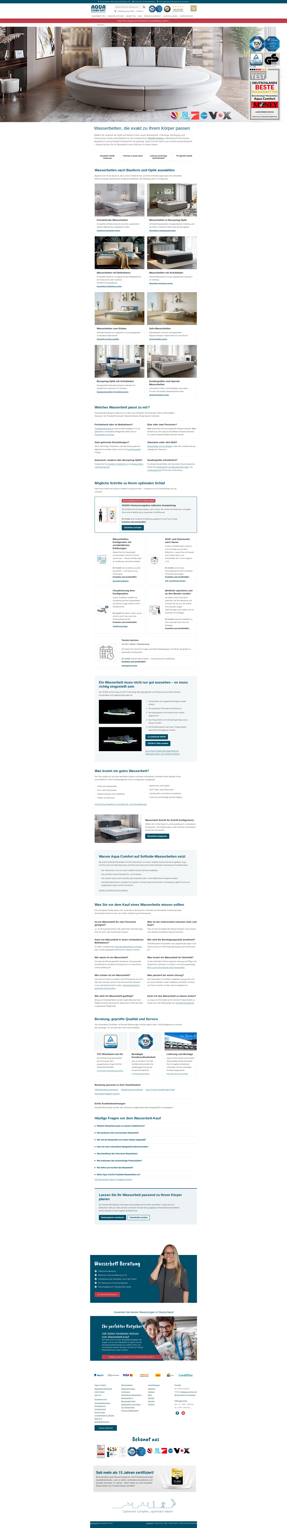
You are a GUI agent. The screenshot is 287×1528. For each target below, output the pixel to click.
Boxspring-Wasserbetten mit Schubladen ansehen (112, 392)
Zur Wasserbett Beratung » (107, 1295)
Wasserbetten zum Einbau (130, 1404)
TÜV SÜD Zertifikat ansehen (140, 1074)
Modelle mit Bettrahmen (118, 464)
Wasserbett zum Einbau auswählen (108, 339)
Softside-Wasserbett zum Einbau (128, 947)
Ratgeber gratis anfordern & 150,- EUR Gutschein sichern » (132, 1357)
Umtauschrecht (100, 1409)
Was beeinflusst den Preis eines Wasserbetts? (117, 1153)
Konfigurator (186, 16)
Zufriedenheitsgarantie (184, 1003)
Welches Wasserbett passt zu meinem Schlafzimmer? (121, 1126)
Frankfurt (151, 1404)
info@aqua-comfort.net (188, 1392)
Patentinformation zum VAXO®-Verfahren (162, 754)
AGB (165, 1523)
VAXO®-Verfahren (156, 138)
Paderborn (151, 1389)
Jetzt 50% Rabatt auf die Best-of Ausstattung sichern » (143, 20)
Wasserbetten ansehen (139, 1217)
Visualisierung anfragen (120, 626)
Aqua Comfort (94, 1523)
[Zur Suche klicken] (144, 7)
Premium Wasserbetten (130, 1411)
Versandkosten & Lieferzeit (104, 1416)
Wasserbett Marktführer (103, 1389)
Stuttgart (151, 1398)
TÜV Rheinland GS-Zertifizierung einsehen (110, 1071)
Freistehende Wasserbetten (131, 1395)
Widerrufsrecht (173, 1523)
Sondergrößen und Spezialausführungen (172, 467)
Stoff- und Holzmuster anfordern (175, 581)
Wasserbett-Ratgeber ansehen (107, 1094)
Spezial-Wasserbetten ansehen (159, 395)
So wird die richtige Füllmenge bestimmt (162, 751)
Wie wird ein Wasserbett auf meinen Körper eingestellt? (121, 1140)
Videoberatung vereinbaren (132, 1089)
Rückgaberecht (100, 1406)
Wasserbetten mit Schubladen (159, 446)
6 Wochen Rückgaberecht (145, 1)
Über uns (98, 1395)
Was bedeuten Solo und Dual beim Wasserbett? (118, 1133)
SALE (140, 16)
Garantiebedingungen (103, 1403)
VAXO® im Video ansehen (158, 743)
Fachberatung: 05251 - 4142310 (130, 11)
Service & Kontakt (152, 16)
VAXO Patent (99, 1392)
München (151, 1401)
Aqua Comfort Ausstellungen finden (160, 1089)
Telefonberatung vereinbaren (106, 1089)
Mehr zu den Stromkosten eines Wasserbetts (166, 967)
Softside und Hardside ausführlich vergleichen (113, 890)
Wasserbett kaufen (128, 1389)
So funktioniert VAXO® (157, 737)
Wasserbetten (98, 16)
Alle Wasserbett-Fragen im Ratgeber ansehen (113, 1179)
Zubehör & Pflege (115, 16)
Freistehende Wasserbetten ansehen (108, 230)
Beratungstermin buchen (129, 666)
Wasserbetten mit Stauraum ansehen (161, 283)
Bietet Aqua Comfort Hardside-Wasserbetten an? (118, 1174)
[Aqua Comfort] (99, 9)
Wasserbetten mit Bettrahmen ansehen (109, 286)
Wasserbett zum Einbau (104, 434)
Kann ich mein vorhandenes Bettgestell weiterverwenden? (123, 1146)
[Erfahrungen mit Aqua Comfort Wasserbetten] (156, 8)
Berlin (150, 1395)
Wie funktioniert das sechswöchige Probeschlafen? (119, 1160)
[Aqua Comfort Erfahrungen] (144, 1491)
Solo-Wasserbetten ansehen (158, 339)
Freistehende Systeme (104, 428)
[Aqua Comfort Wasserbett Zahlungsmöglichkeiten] (142, 1382)
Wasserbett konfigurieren (121, 581)
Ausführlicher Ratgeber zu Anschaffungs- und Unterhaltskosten (121, 804)
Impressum (149, 1523)
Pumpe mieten (100, 1412)
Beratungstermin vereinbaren (112, 1217)
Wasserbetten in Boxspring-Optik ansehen (162, 230)
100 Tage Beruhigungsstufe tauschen (174, 1)
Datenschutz (159, 1523)
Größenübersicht (154, 470)
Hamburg (151, 1392)
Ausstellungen (170, 16)
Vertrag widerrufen (105, 1428)
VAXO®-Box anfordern (133, 528)
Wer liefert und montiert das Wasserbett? (115, 1167)
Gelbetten (131, 16)
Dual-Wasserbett (134, 449)
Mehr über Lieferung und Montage (177, 1074)
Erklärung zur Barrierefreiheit (188, 1523)
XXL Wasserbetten (128, 1407)
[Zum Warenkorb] (193, 8)
